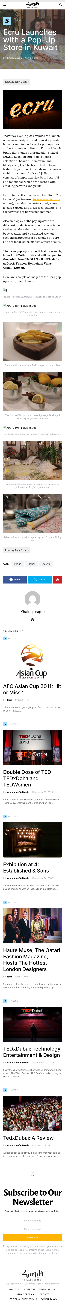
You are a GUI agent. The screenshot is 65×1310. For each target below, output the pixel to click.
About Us (14, 1289)
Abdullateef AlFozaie (18, 792)
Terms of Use (47, 1289)
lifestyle (46, 564)
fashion (31, 564)
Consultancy (49, 1299)
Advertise (29, 1289)
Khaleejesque (14, 58)
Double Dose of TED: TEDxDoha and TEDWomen (28, 778)
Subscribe (32, 1237)
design (17, 564)
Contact (43, 1294)
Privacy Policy (25, 1294)
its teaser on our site (46, 199)
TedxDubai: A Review (28, 1138)
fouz (9, 700)
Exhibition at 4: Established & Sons (26, 867)
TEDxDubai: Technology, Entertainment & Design (32, 1052)
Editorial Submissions (23, 1299)
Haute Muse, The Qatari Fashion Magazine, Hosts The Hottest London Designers (31, 959)
